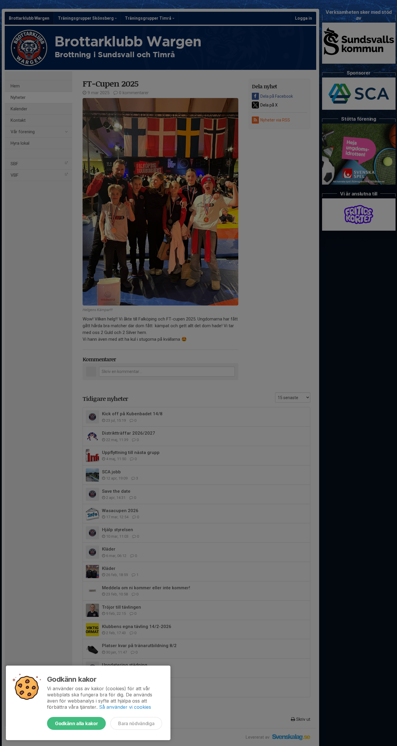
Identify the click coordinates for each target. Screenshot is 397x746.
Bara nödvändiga (136, 723)
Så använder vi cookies (125, 707)
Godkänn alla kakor (76, 723)
